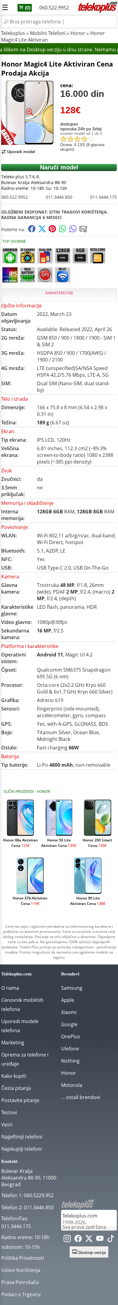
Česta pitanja (16, 1088)
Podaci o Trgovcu (21, 1294)
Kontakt (9, 1161)
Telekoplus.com (79, 1215)
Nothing (70, 1060)
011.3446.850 (59, 197)
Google (69, 1024)
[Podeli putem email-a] (83, 231)
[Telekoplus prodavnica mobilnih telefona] (97, 11)
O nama (10, 988)
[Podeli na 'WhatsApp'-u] (62, 231)
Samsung (71, 988)
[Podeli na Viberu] (73, 231)
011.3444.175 (103, 197)
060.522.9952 (54, 7)
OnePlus (70, 1036)
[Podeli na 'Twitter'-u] (42, 231)
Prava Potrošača (20, 1282)
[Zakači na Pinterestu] (52, 231)
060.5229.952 (39, 1195)
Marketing (12, 1042)
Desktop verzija (91, 1252)
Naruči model (59, 167)
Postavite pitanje (20, 1100)
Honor (77, 33)
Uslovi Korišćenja (20, 1270)
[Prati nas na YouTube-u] (100, 1240)
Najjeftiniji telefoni (21, 1136)
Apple (67, 1000)
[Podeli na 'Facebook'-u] (31, 231)
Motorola (71, 1085)
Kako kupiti (13, 1076)
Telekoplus (13, 33)
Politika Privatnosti (22, 1258)
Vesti (6, 1124)
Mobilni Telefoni (48, 33)
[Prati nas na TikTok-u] (111, 1240)
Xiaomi (69, 1012)
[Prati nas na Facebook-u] (78, 1240)
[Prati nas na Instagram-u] (67, 1240)
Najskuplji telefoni (21, 1149)
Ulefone (70, 1048)
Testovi (9, 1112)
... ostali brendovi (80, 1097)
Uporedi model (21, 151)
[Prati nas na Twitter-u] (89, 1240)
